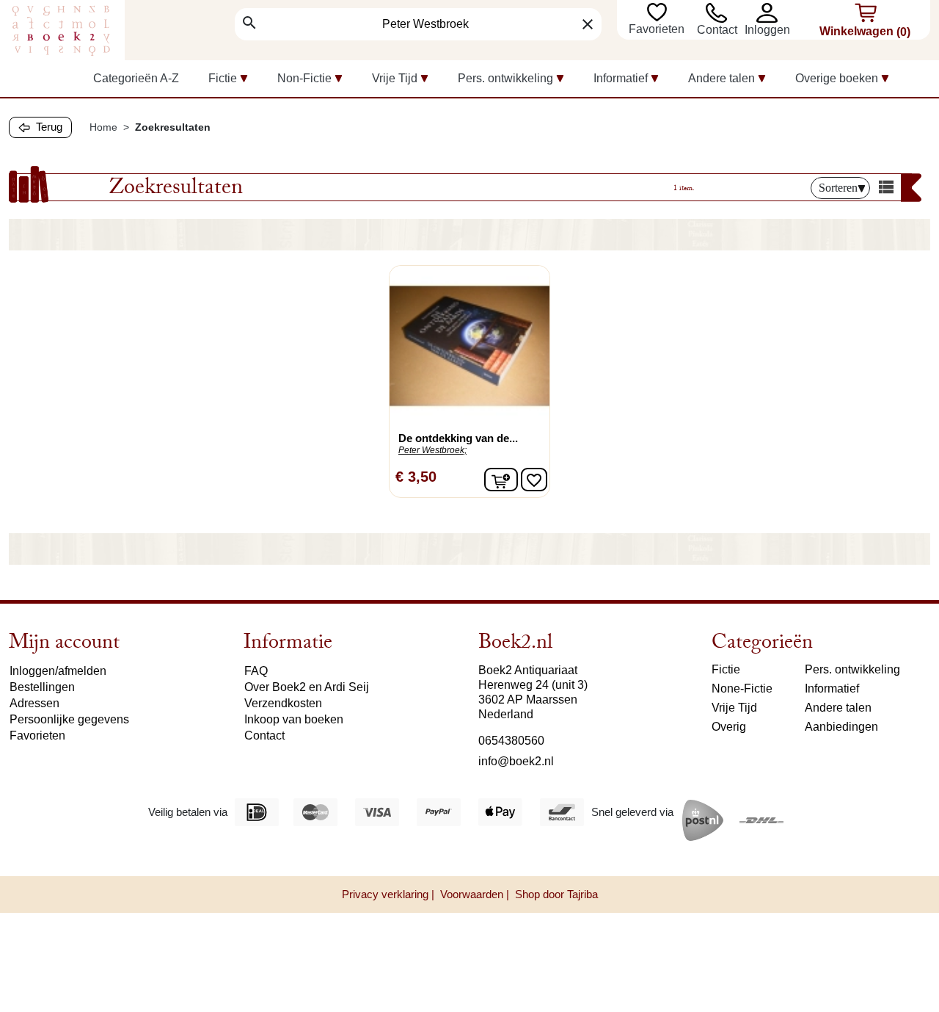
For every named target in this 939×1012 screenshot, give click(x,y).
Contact (717, 30)
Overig (729, 726)
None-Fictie (742, 688)
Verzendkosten (283, 703)
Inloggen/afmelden (58, 671)
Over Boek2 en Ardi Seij (306, 687)
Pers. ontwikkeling (852, 669)
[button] (767, 13)
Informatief (832, 688)
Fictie (726, 669)
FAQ (256, 671)
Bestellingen (42, 687)
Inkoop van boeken (293, 719)
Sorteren (838, 187)
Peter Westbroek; (432, 450)
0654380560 (511, 740)
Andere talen (838, 707)
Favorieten (658, 29)
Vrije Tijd (734, 707)
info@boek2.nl (516, 761)
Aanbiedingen (841, 726)
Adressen (34, 703)
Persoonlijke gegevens (69, 719)
